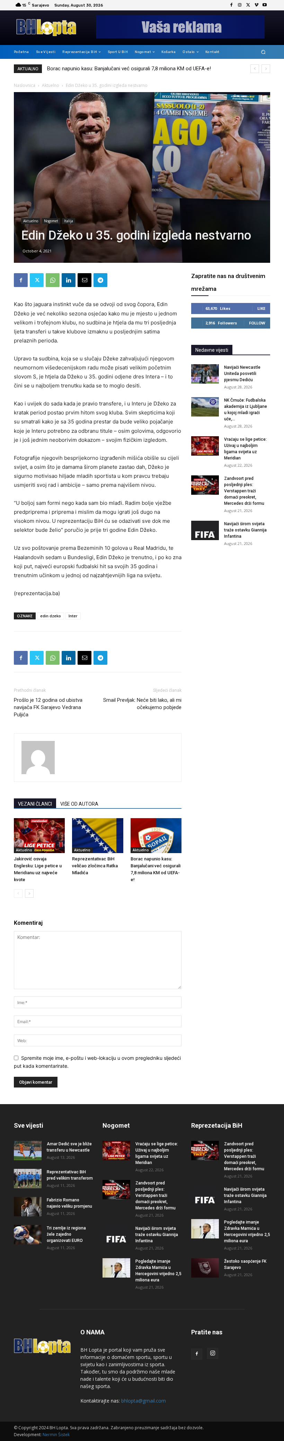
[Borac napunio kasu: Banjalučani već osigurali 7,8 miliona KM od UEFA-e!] (156, 835)
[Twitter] (248, 5)
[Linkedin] (69, 280)
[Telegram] (100, 280)
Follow (257, 322)
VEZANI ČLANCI (35, 804)
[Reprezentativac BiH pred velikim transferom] (28, 1178)
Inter (73, 615)
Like (261, 308)
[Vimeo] (256, 5)
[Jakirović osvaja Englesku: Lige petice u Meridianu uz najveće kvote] (39, 835)
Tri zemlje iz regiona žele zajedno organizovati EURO (66, 1234)
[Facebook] (231, 5)
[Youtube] (264, 5)
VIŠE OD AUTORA (79, 804)
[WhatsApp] (53, 280)
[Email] (84, 280)
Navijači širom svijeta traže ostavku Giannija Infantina (245, 530)
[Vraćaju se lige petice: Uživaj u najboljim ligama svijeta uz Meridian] (205, 446)
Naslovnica (24, 85)
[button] (263, 52)
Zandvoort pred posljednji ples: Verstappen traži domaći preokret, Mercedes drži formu (244, 491)
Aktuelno (50, 85)
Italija (68, 220)
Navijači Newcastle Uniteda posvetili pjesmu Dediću (105, 68)
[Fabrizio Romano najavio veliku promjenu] (28, 1206)
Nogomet (51, 220)
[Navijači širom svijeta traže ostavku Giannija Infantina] (205, 530)
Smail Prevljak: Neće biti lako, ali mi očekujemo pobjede (142, 703)
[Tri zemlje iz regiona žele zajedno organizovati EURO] (28, 1234)
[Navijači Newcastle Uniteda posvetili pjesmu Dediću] (205, 374)
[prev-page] (18, 893)
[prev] (254, 68)
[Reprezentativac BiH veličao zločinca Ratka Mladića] (97, 835)
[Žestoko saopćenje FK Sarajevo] (205, 1268)
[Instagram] (240, 5)
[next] (265, 68)
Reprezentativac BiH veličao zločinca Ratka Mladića (95, 865)
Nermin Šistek (56, 1435)
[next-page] (29, 893)
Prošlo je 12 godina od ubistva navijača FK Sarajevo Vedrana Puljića (48, 707)
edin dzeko (50, 615)
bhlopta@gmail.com (143, 1400)
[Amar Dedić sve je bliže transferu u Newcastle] (28, 1150)
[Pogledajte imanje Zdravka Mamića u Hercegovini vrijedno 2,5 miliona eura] (116, 1268)
